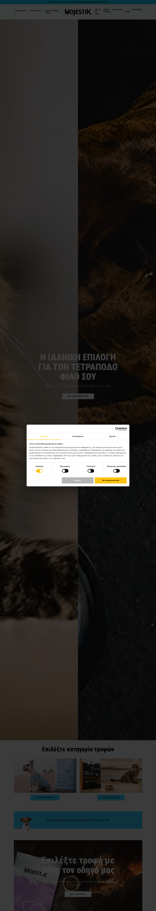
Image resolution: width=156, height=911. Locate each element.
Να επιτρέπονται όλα (110, 480)
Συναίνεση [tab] (44, 436)
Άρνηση (77, 480)
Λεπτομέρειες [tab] (78, 436)
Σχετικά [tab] (112, 436)
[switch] (65, 471)
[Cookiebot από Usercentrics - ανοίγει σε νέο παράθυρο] (117, 429)
